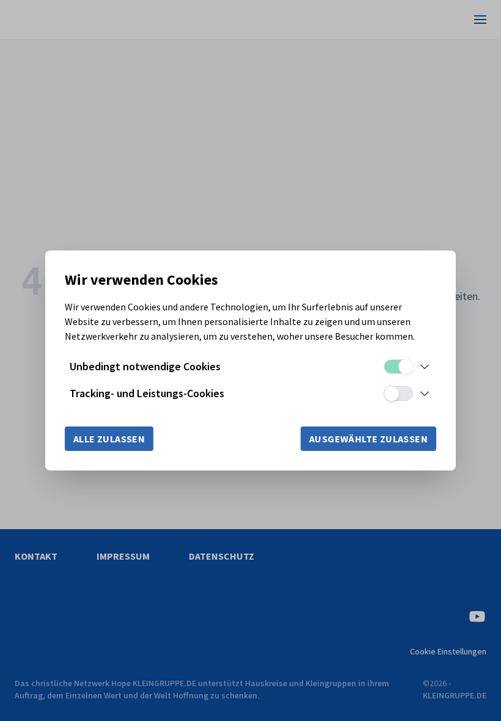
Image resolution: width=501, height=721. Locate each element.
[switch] (398, 366)
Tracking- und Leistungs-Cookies (147, 393)
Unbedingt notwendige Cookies (145, 366)
